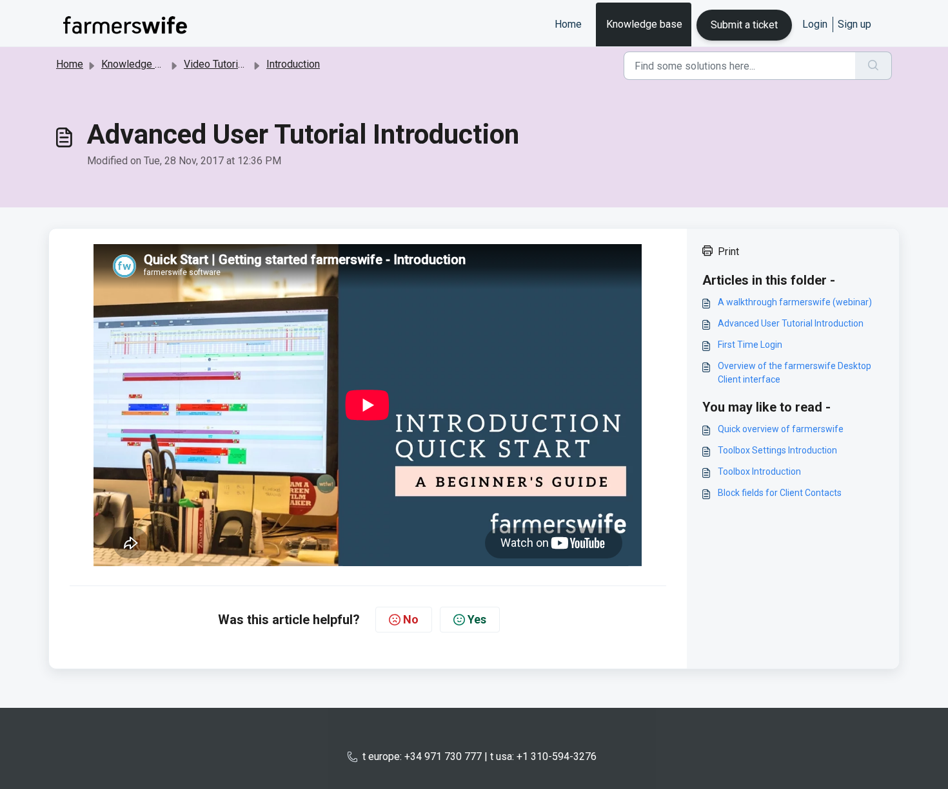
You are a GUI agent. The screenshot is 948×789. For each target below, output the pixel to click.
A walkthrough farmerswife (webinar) (795, 302)
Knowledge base (644, 24)
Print (728, 251)
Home (568, 24)
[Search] (873, 66)
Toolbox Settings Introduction (777, 450)
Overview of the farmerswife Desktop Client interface (794, 373)
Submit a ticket (744, 25)
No (411, 619)
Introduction (293, 64)
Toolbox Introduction (759, 471)
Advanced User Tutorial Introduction (791, 323)
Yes (477, 619)
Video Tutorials (218, 64)
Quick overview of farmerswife (781, 429)
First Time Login (750, 344)
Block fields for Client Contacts (780, 493)
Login (814, 24)
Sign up (854, 24)
